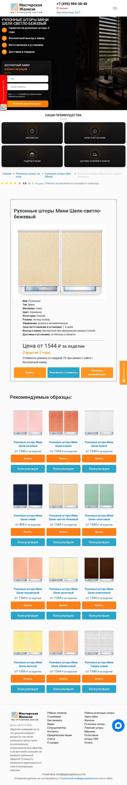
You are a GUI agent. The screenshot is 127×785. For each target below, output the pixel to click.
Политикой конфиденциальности (79, 778)
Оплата (88, 742)
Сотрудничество (56, 727)
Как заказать (54, 720)
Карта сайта (91, 716)
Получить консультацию (97, 372)
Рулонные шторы (94, 724)
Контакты (53, 731)
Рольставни (91, 735)
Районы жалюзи (56, 712)
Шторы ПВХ (91, 738)
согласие (15, 94)
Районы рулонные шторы (99, 712)
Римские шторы (93, 727)
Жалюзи (89, 720)
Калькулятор (123, 371)
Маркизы (89, 731)
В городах (53, 742)
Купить (30, 372)
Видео (51, 724)
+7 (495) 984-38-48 (72, 4)
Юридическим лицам (59, 735)
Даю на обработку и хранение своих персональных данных (24, 95)
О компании (54, 716)
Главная (6, 173)
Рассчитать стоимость (63, 372)
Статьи (51, 738)
